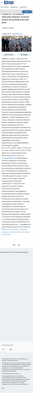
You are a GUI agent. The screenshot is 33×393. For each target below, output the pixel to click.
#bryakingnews (24, 227)
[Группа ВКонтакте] (9, 55)
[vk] (14, 245)
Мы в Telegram (5, 7)
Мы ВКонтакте (14, 7)
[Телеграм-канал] (24, 55)
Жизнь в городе (8, 28)
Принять (27, 12)
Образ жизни (23, 7)
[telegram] (19, 245)
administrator (17, 34)
